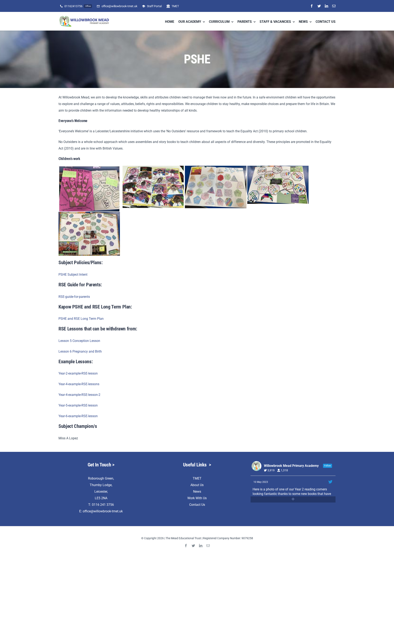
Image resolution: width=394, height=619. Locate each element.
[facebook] (311, 6)
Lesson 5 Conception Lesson (79, 341)
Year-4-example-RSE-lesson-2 (79, 395)
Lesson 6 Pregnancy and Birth (80, 351)
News (197, 491)
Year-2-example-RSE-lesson (78, 373)
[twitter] (319, 6)
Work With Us (197, 498)
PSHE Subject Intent (72, 274)
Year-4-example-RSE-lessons (78, 384)
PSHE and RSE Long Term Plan (81, 319)
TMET (197, 478)
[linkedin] (326, 6)
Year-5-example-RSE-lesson (78, 405)
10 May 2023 (261, 482)
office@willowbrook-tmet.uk (103, 511)
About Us (197, 485)
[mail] (334, 6)
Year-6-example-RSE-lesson (78, 416)
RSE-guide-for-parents (74, 297)
